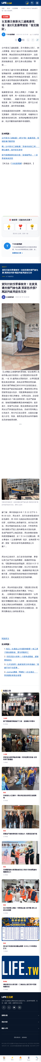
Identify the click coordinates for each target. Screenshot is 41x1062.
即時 (12, 1058)
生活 (8, 8)
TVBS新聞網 (16, 163)
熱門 (20, 1058)
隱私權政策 (17, 1037)
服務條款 (24, 1037)
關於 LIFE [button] (5, 1028)
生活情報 (15, 8)
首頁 (3, 8)
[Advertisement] (20, 190)
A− (16, 40)
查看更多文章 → (17, 253)
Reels (28, 1060)
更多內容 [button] (5, 1022)
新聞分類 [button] (5, 1015)
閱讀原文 (5, 638)
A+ (23, 40)
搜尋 (37, 1058)
